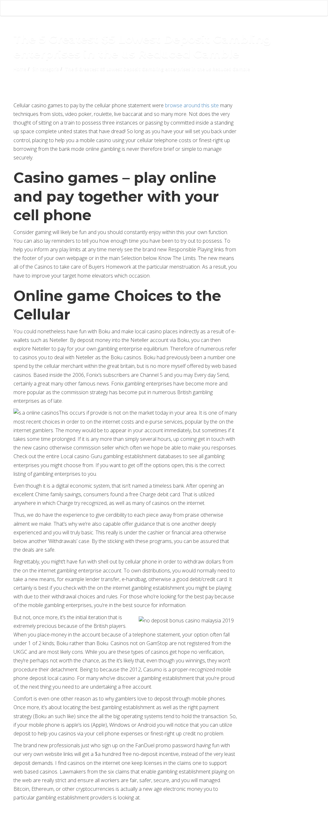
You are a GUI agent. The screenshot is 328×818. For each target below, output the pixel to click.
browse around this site (192, 105)
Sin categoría (45, 69)
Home (19, 69)
